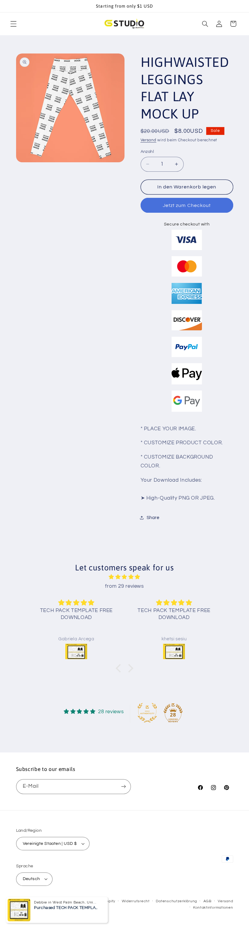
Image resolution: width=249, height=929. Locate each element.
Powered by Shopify (97, 901)
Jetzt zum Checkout (187, 205)
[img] (124, 577)
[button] (13, 24)
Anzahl (147, 152)
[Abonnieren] (123, 786)
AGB (207, 901)
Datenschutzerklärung (176, 901)
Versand (148, 140)
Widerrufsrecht (136, 901)
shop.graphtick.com (59, 901)
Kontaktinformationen (213, 907)
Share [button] (153, 517)
